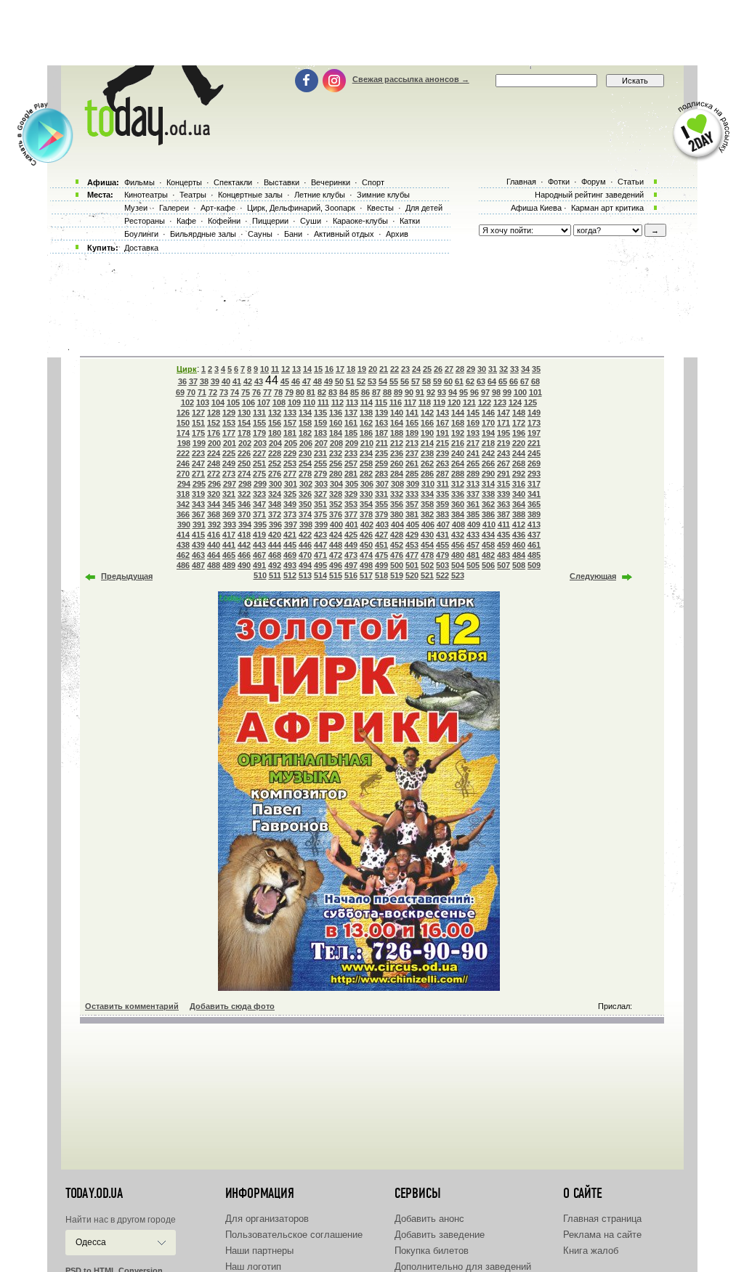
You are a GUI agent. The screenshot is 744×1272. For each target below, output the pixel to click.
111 (323, 402)
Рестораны (144, 220)
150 (183, 422)
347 (259, 504)
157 (289, 422)
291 (503, 473)
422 (305, 534)
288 (457, 473)
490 (244, 565)
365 (534, 504)
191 (442, 433)
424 (335, 534)
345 (228, 504)
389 (534, 514)
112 (337, 402)
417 (228, 534)
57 (415, 381)
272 (213, 473)
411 (504, 524)
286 (427, 473)
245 (534, 453)
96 (474, 392)
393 (229, 524)
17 (340, 369)
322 (244, 494)
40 (226, 381)
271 (198, 473)
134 (305, 412)
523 (457, 575)
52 (361, 381)
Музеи (135, 207)
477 (411, 555)
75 (245, 392)
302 (305, 483)
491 (259, 565)
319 (198, 494)
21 (383, 369)
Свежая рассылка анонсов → (410, 79)
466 (244, 555)
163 (381, 422)
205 (290, 443)
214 (427, 443)
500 (396, 565)
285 (411, 473)
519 (396, 575)
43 (258, 381)
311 (443, 483)
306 (366, 483)
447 (320, 544)
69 (180, 392)
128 (213, 412)
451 (381, 544)
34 (525, 369)
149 (534, 412)
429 (411, 534)
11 (275, 369)
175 (198, 433)
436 (518, 534)
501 (411, 565)
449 (350, 544)
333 (411, 494)
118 (424, 402)
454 (427, 544)
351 (320, 504)
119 (439, 402)
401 (351, 524)
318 (183, 494)
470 (305, 555)
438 (183, 544)
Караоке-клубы (360, 220)
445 (289, 544)
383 (442, 514)
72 (213, 392)
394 (244, 524)
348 (274, 504)
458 (488, 544)
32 (503, 369)
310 (427, 483)
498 (366, 565)
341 (534, 494)
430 (427, 534)
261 (411, 463)
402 (366, 524)
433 (473, 534)
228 (274, 453)
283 (381, 473)
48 (317, 381)
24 (416, 369)
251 (259, 463)
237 (411, 453)
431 (442, 534)
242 (488, 453)
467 (259, 555)
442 (244, 544)
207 (321, 443)
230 (305, 453)
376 (335, 514)
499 (381, 565)
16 (329, 369)
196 (518, 433)
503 (442, 565)
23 (405, 369)
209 (351, 443)
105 (233, 402)
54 (383, 381)
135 (320, 412)
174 (183, 433)
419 (259, 534)
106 (248, 402)
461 (534, 544)
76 (256, 392)
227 (259, 453)
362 (488, 504)
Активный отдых (344, 234)
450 (366, 544)
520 (411, 575)
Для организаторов (267, 1218)
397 (290, 524)
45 (284, 381)
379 (381, 514)
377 (350, 514)
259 (381, 463)
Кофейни (224, 220)
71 (202, 392)
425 (350, 534)
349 (289, 504)
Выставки (281, 182)
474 (366, 555)
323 (259, 494)
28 (460, 369)
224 (213, 453)
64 (492, 381)
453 (411, 544)
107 (263, 402)
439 (198, 544)
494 (305, 565)
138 (366, 412)
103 (202, 402)
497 (350, 565)
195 (503, 433)
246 (183, 463)
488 (213, 565)
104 (218, 402)
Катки (410, 220)
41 (236, 381)
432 (457, 534)
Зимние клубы (383, 194)
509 (534, 565)
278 (305, 473)
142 (427, 412)
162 (366, 422)
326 (305, 494)
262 (427, 463)
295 (199, 483)
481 (473, 555)
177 (228, 433)
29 (470, 369)
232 (335, 453)
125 (530, 402)
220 (518, 443)
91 (420, 392)
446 (305, 544)
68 (535, 381)
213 (411, 443)
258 (366, 463)
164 (396, 422)
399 (321, 524)
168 (457, 422)
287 (442, 473)
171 (503, 422)
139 (381, 412)
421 (289, 534)
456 (457, 544)
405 (412, 524)
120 (454, 402)
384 (457, 514)
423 (320, 534)
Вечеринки (330, 182)
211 (382, 443)
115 (381, 402)
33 (514, 369)
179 (259, 433)
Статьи (631, 181)
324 (274, 494)
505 (473, 565)
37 (193, 381)
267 (503, 463)
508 (518, 565)
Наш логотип (253, 1266)
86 (365, 392)
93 (441, 392)
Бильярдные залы (203, 234)
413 (534, 524)
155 (259, 422)
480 (457, 555)
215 (442, 443)
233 (350, 453)
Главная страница (602, 1218)
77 (267, 392)
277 (289, 473)
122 (484, 402)
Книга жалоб (590, 1250)
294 (183, 483)
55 (393, 381)
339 (503, 494)
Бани (293, 234)
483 (503, 555)
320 (213, 494)
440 (213, 544)
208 (336, 443)
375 (320, 514)
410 (489, 524)
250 (244, 463)
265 (473, 463)
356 (396, 504)
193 (473, 433)
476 (396, 555)
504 (457, 565)
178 (244, 433)
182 (305, 433)
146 (488, 412)
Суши (310, 220)
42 (247, 381)
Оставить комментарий (132, 1006)
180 (274, 433)
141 (411, 412)
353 (350, 504)
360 (457, 504)
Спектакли (233, 182)
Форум (593, 181)
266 (488, 463)
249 (228, 463)
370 (244, 514)
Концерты (184, 182)
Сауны (260, 234)
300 (275, 483)
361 (473, 504)
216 (457, 443)
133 (289, 412)
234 (366, 453)
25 (427, 369)
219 (503, 443)
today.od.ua (94, 1194)
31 (492, 369)
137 (350, 412)
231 (320, 453)
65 (502, 381)
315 (503, 483)
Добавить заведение (440, 1234)
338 (488, 494)
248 (213, 463)
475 (381, 555)
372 (274, 514)
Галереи (174, 207)
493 (289, 565)
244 (518, 453)
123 (499, 402)
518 (381, 575)
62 (470, 381)
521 (427, 575)
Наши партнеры (259, 1250)
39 (215, 381)
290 (488, 473)
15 (318, 369)
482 (488, 555)
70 (191, 392)
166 (427, 422)
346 (244, 504)
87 (376, 392)
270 (183, 473)
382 (427, 514)
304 (336, 483)
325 (289, 494)
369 (228, 514)
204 (275, 443)
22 (394, 369)
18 (351, 369)
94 (452, 392)
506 (488, 565)
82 (322, 392)
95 (463, 392)
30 (481, 369)
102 (187, 402)
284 (396, 473)
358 (427, 504)
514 (320, 575)
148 (518, 412)
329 (350, 494)
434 (488, 534)
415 (198, 534)
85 (354, 392)
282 (366, 473)
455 (442, 544)
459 (503, 544)
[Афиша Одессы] (151, 141)
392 (214, 524)
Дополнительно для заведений (463, 1266)
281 (350, 473)
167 (442, 422)
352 (335, 504)
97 (485, 392)
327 (320, 494)
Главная (521, 181)
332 (396, 494)
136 (335, 412)
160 (335, 422)
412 (518, 524)
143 (442, 412)
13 (296, 369)
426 (366, 534)
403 (382, 524)
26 (438, 369)
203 (260, 443)
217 (473, 443)
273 (228, 473)
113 (352, 402)
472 (335, 555)
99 (507, 392)
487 (198, 565)
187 (381, 433)
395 (260, 524)
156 (274, 422)
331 (381, 494)
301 (290, 483)
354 (366, 504)
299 (260, 483)
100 (520, 392)
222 (183, 453)
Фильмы (139, 182)
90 (409, 392)
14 (307, 369)
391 (199, 524)
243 (503, 453)
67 (524, 381)
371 (259, 514)
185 (350, 433)
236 (396, 453)
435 (503, 534)
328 (335, 494)
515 (335, 575)
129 (228, 412)
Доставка (141, 247)
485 (534, 555)
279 (320, 473)
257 (350, 463)
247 (198, 463)
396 (275, 524)
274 (244, 473)
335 (442, 494)
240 (457, 453)
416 (213, 534)
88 (387, 392)
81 (311, 392)
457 (473, 544)
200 (214, 443)
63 (481, 381)
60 (448, 381)
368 (213, 514)
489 (228, 565)
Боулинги (141, 234)
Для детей (423, 207)
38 (204, 381)
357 (411, 504)
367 (198, 514)
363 (503, 504)
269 (534, 463)
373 (289, 514)
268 (518, 463)
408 (458, 524)
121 (469, 402)
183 (320, 433)
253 (289, 463)
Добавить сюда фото (232, 1006)
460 (518, 544)
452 (396, 544)
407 (443, 524)
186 (366, 433)
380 (396, 514)
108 (279, 402)
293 (534, 473)
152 (213, 422)
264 (457, 463)
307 (382, 483)
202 (244, 443)
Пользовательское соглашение (294, 1234)
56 (404, 381)
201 (229, 443)
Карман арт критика (607, 207)
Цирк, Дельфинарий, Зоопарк (301, 207)
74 (234, 392)
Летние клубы (319, 194)
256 (335, 463)
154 (244, 422)
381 (411, 514)
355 (381, 504)
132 (274, 412)
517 (366, 575)
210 (366, 443)
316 (518, 483)
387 (503, 514)
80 (300, 392)
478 (427, 555)
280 (335, 473)
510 (260, 575)
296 (214, 483)
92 (430, 392)
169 (473, 422)
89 (398, 392)
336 (457, 494)
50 (339, 381)
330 (366, 494)
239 (442, 453)
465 (228, 555)
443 (259, 544)
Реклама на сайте (602, 1234)
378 (366, 514)
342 (183, 504)
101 (535, 392)
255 (320, 463)
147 (503, 412)
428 (396, 534)
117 (410, 402)
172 (518, 422)
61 (459, 381)
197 (534, 433)
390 (183, 524)
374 (305, 514)
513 (305, 575)
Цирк (187, 369)
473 (350, 555)
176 (213, 433)
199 (199, 443)
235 (381, 453)
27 (449, 369)
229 (289, 453)
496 (335, 565)
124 (515, 402)
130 (244, 412)
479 (442, 555)
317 (534, 483)
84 (343, 392)
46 (295, 381)
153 (228, 422)
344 (213, 504)
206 (305, 443)
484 (518, 555)
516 (350, 575)
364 (518, 504)
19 (361, 369)
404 (397, 524)
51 (350, 381)
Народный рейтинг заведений (589, 194)
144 (457, 412)
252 (274, 463)
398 (305, 524)
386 (488, 514)
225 (228, 453)
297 (229, 483)
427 (381, 534)
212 (396, 443)
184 (335, 433)
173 (534, 422)
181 (289, 433)
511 (275, 575)
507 (503, 565)
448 (335, 544)
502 (427, 565)
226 (244, 453)
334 (427, 494)
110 (309, 402)
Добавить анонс (429, 1218)
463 (198, 555)
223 (198, 453)
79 (289, 392)
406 (427, 524)
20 (372, 369)
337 (473, 494)
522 (442, 575)
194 (488, 433)
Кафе (186, 220)
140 (396, 412)
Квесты (380, 207)
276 (274, 473)
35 (536, 369)
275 (259, 473)
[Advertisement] (372, 32)
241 (473, 453)
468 (274, 555)
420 (274, 534)
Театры (192, 194)
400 (336, 524)
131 (259, 412)
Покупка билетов (432, 1250)
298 (244, 483)
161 (350, 422)
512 (289, 575)
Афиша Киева (536, 207)
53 (372, 381)
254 (305, 463)
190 (427, 433)
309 (412, 483)
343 (198, 504)
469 (289, 555)
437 (534, 534)
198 (183, 443)
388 (518, 514)
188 (396, 433)
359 (442, 504)
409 (473, 524)
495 (320, 565)
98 (496, 392)
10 (264, 369)
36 (182, 381)
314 (488, 483)
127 (198, 412)
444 (274, 544)
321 (228, 494)
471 (320, 555)
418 (244, 534)
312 (457, 483)
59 (437, 381)
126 (183, 412)
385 (473, 514)
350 (305, 504)
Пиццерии (270, 220)
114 (366, 402)
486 (183, 565)
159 (320, 422)
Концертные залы (250, 194)
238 (427, 453)
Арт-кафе (218, 207)
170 (488, 422)
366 (183, 514)
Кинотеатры (146, 194)
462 (183, 555)
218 (488, 443)
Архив (397, 234)
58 (426, 381)
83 (332, 392)
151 (198, 422)
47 (306, 381)
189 (411, 433)
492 (274, 565)
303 (321, 483)
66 (513, 381)
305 (351, 483)
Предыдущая (127, 576)
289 (473, 473)
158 (305, 422)
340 (518, 494)
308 (397, 483)
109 (294, 402)
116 (395, 402)
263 (442, 463)
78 (278, 392)
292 (518, 473)
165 (411, 422)
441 (228, 544)
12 (285, 369)
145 (473, 412)
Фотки (559, 181)
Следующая (593, 576)
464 (213, 555)
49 (328, 381)
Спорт (373, 182)
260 (396, 463)
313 (473, 483)
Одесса (91, 1242)
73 (223, 392)
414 (183, 534)
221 (534, 443)
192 (457, 433)
